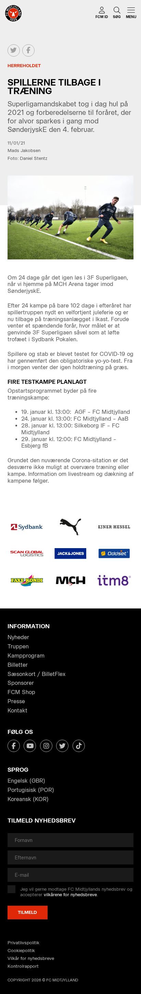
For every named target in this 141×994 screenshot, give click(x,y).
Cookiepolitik (21, 950)
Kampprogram (26, 655)
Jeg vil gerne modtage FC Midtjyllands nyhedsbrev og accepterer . (76, 892)
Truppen (18, 646)
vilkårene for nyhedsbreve (70, 894)
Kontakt (17, 710)
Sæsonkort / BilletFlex (36, 674)
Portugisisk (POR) (31, 790)
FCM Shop (21, 692)
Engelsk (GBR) (26, 781)
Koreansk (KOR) (28, 799)
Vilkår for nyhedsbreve (31, 958)
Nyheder (18, 637)
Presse (16, 701)
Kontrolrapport (23, 966)
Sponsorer (21, 683)
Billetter (18, 665)
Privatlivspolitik (23, 942)
